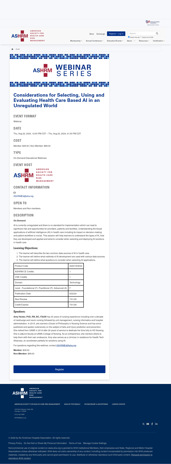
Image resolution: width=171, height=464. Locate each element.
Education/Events (114, 40)
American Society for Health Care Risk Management (37, 404)
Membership (75, 40)
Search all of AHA (147, 37)
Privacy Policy (15, 443)
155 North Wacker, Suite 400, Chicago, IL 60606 (23, 410)
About (129, 40)
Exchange (101, 33)
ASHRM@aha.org (20, 418)
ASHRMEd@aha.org (23, 196)
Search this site (135, 37)
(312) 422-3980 (19, 414)
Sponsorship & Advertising (96, 404)
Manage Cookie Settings (94, 443)
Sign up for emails (72, 404)
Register (59, 369)
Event (18, 49)
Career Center (118, 404)
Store (91, 33)
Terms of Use (75, 443)
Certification (158, 40)
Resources (143, 40)
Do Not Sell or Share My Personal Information (45, 443)
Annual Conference (94, 40)
